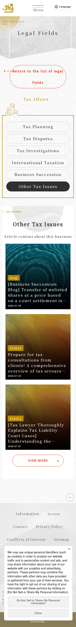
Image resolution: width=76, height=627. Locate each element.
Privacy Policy (49, 526)
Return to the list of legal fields (38, 77)
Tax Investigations (38, 150)
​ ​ (38, 12)
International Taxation (38, 162)
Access (53, 513)
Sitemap (61, 539)
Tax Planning (38, 126)
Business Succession (38, 174)
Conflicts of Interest (26, 539)
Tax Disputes (38, 138)
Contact (20, 526)
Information (27, 513)
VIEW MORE (38, 460)
